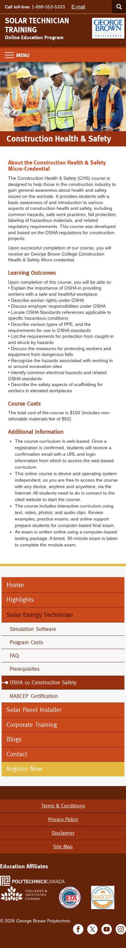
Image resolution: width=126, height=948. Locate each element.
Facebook (78, 929)
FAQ (14, 655)
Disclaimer (63, 833)
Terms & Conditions (63, 806)
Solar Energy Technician (39, 615)
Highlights (20, 599)
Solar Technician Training (37, 25)
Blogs (14, 739)
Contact (16, 754)
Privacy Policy (63, 819)
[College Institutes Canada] (24, 893)
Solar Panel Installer (33, 710)
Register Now (25, 768)
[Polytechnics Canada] (32, 880)
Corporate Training (31, 724)
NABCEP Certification (34, 696)
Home (15, 585)
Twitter (92, 929)
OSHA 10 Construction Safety (43, 682)
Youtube (106, 929)
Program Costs (26, 642)
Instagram (121, 929)
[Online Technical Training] (109, 26)
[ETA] (69, 897)
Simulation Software (33, 629)
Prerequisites (25, 669)
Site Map (63, 846)
